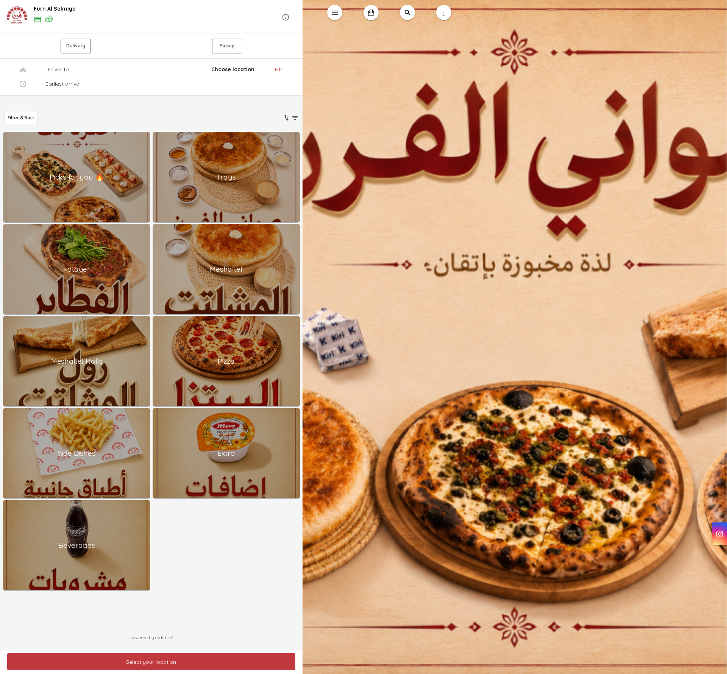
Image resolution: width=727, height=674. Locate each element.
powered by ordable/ (151, 637)
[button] (151, 17)
